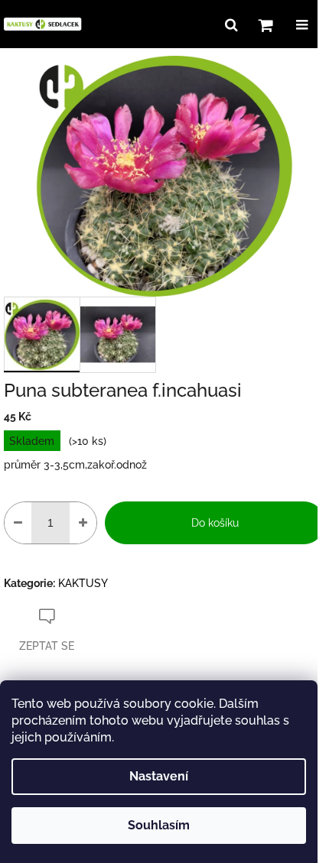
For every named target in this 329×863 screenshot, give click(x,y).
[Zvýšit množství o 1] (83, 522)
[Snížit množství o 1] (18, 522)
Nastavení (158, 776)
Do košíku (215, 523)
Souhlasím (159, 825)
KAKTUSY (83, 583)
